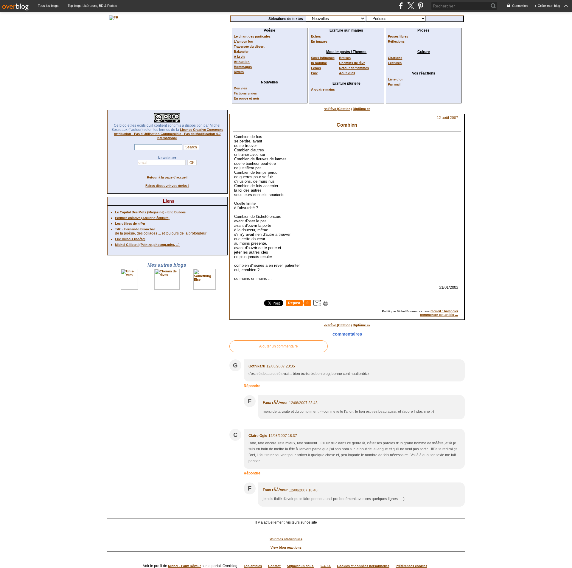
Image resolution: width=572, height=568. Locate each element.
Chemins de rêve (352, 63)
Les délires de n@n (130, 223)
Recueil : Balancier (444, 311)
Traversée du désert (249, 46)
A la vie (239, 56)
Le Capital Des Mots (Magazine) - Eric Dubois (150, 212)
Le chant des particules (252, 36)
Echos (316, 36)
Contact (274, 566)
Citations (395, 58)
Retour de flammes (354, 68)
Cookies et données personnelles (363, 566)
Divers (239, 72)
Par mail (394, 84)
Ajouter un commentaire (278, 346)
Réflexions (396, 41)
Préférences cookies (411, 566)
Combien (347, 125)
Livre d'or (395, 79)
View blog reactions (286, 547)
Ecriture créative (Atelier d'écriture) (142, 218)
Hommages (243, 67)
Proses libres (398, 36)
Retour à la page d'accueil (167, 177)
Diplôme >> (361, 109)
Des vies (240, 88)
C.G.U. (326, 566)
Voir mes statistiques (286, 539)
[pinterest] (420, 5)
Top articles (253, 566)
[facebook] (401, 5)
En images (319, 41)
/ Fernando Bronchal (138, 229)
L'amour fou (243, 41)
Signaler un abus (300, 566)
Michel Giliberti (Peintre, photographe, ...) (147, 244)
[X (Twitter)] (410, 5)
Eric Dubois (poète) (130, 239)
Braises (345, 58)
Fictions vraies (245, 93)
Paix (314, 73)
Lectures (395, 63)
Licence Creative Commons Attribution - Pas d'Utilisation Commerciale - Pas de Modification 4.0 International (168, 134)
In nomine (319, 63)
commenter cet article (437, 314)
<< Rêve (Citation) (338, 109)
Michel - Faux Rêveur (184, 566)
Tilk (118, 229)
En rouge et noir (246, 98)
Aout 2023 (347, 73)
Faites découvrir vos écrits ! (167, 185)
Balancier (241, 51)
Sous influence (323, 58)
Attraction (242, 61)
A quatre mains (323, 89)
